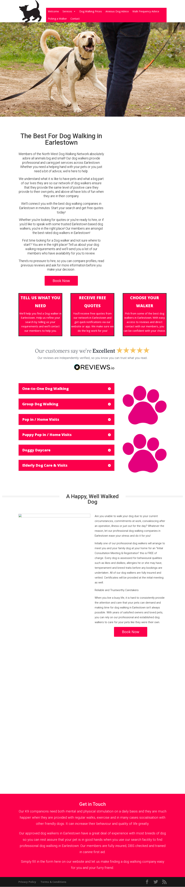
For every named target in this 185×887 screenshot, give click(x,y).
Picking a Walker (57, 18)
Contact (75, 18)
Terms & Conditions (53, 882)
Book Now (61, 280)
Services (67, 11)
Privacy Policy (27, 882)
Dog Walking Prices (90, 11)
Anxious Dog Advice (117, 11)
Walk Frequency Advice (145, 11)
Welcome (53, 11)
